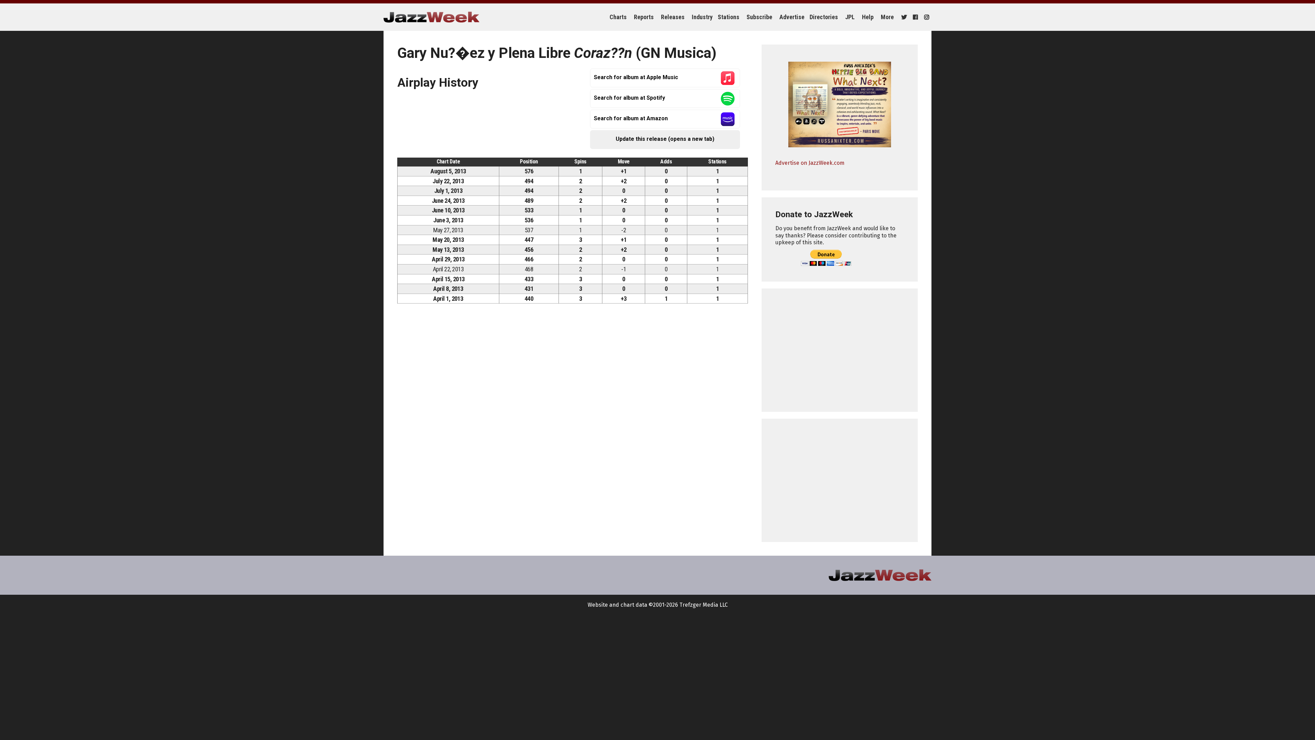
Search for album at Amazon (631, 118)
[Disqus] (572, 404)
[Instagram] (925, 17)
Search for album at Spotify (629, 98)
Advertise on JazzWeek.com (809, 163)
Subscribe (759, 17)
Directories (824, 17)
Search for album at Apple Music (636, 77)
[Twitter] (903, 17)
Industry (702, 17)
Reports (644, 17)
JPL (850, 17)
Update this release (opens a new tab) (665, 139)
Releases (673, 17)
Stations (728, 17)
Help (868, 17)
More (887, 17)
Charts (618, 17)
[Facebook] (914, 17)
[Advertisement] (839, 350)
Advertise (791, 17)
